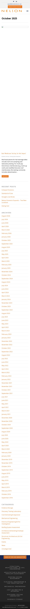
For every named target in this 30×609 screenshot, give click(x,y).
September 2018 (7, 498)
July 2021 (5, 397)
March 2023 (6, 331)
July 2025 (5, 251)
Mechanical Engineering (10, 518)
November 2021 (7, 386)
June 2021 (5, 400)
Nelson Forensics (6, 156)
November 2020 (7, 421)
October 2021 (6, 390)
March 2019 (6, 487)
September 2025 (7, 244)
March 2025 (6, 261)
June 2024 (5, 289)
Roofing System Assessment (15, 156)
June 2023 (5, 320)
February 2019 (6, 491)
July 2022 (5, 359)
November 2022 (7, 345)
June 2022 (5, 362)
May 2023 (5, 324)
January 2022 (6, 379)
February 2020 (6, 452)
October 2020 (6, 425)
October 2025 (6, 240)
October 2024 (6, 275)
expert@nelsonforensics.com (15, 4)
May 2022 (5, 365)
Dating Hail (5, 206)
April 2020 (5, 445)
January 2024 (6, 299)
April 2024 (5, 292)
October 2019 (6, 466)
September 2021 (7, 393)
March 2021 (6, 411)
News (3, 545)
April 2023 (5, 327)
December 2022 (7, 341)
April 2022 (5, 369)
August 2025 (6, 247)
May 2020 (5, 442)
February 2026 (6, 233)
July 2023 (5, 317)
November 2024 (7, 272)
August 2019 (6, 473)
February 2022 (6, 376)
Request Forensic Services (15, 6)
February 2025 (6, 265)
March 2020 (6, 449)
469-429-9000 (21, 605)
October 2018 (6, 494)
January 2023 (6, 338)
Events (4, 542)
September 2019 (7, 470)
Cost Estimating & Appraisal (11, 515)
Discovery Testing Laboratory (11, 511)
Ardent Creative (24, 607)
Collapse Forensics (8, 190)
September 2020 (7, 428)
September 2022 (7, 352)
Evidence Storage (7, 508)
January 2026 (6, 237)
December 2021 (7, 383)
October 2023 (6, 306)
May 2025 (5, 254)
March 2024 (6, 296)
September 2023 (7, 310)
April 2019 (5, 484)
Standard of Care (7, 193)
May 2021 (5, 404)
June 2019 (5, 477)
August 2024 (6, 282)
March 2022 (6, 372)
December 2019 (7, 459)
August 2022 (6, 355)
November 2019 (7, 463)
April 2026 (5, 226)
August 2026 (6, 216)
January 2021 (6, 414)
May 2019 (5, 480)
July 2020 (5, 435)
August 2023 (6, 313)
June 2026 (5, 223)
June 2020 (5, 439)
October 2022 (6, 348)
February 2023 (6, 334)
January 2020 (6, 456)
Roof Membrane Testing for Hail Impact (14, 153)
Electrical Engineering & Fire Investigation (11, 523)
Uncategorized (6, 549)
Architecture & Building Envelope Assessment (12, 532)
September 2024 (7, 278)
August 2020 (6, 432)
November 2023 (7, 303)
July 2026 (5, 219)
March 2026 (6, 230)
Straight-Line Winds (8, 197)
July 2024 (5, 285)
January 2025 (6, 268)
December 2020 (7, 418)
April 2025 (5, 258)
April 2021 (5, 407)
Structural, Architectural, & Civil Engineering (12, 537)
